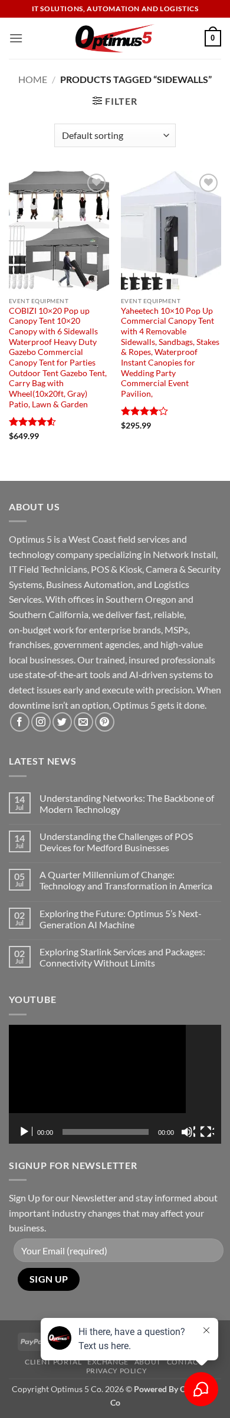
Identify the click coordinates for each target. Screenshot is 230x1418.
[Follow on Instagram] (41, 722)
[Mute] (188, 1132)
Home (32, 79)
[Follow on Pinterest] (104, 722)
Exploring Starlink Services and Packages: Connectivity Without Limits (122, 957)
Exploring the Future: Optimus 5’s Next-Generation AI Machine (121, 919)
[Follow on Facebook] (19, 722)
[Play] (25, 1132)
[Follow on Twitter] (62, 722)
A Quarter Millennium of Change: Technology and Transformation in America (126, 880)
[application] (115, 1084)
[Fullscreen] (207, 1132)
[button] (16, 38)
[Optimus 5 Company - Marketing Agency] (115, 38)
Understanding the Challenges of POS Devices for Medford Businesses (116, 842)
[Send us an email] (83, 722)
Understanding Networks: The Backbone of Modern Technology (127, 803)
